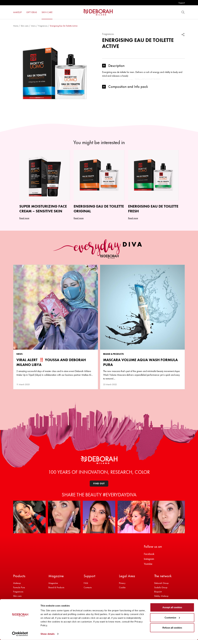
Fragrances (42, 25)
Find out (99, 483)
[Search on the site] (183, 12)
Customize (170, 617)
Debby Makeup (161, 595)
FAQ (86, 583)
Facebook (149, 554)
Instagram (149, 559)
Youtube (148, 564)
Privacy (122, 583)
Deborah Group (161, 583)
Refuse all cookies (172, 627)
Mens (33, 25)
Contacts (88, 587)
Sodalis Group (160, 587)
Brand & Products (56, 587)
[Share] (183, 34)
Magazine (53, 583)
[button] (143, 65)
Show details (48, 634)
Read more (24, 218)
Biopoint (158, 591)
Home (15, 25)
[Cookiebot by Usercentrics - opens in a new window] (20, 634)
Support (182, 2)
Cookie (122, 587)
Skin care (24, 25)
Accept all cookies (172, 607)
